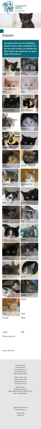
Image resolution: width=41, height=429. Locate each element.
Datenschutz (20, 413)
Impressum (20, 415)
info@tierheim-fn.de (20, 381)
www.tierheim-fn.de (20, 383)
